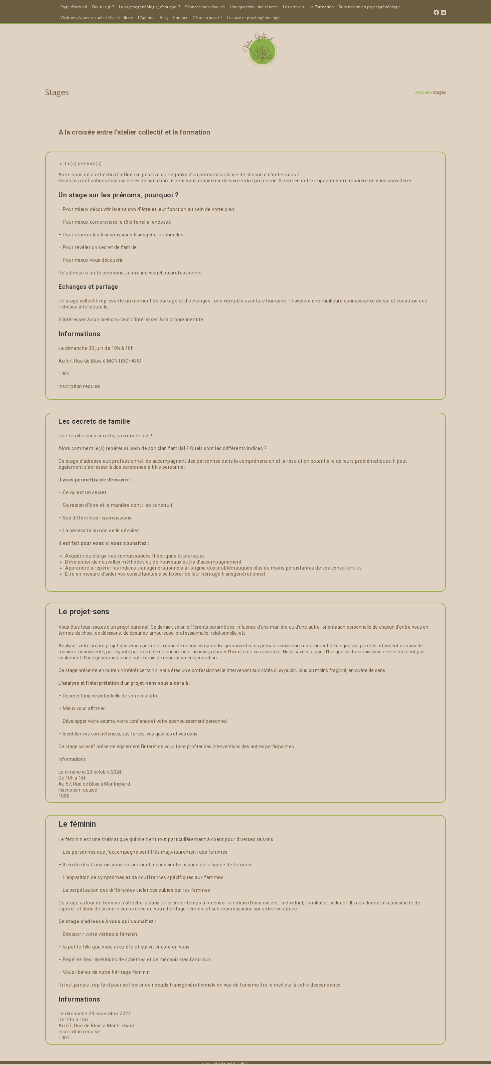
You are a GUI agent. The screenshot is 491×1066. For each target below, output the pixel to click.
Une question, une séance (254, 7)
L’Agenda (146, 17)
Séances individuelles (205, 7)
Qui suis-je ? (103, 7)
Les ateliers (293, 7)
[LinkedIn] (442, 12)
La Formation (321, 7)
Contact (180, 17)
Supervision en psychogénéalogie (370, 7)
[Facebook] (435, 12)
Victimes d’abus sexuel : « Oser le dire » (96, 17)
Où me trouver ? (207, 17)
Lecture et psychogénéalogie (254, 17)
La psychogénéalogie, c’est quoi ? (149, 7)
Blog (164, 17)
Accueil (422, 92)
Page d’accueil (73, 7)
